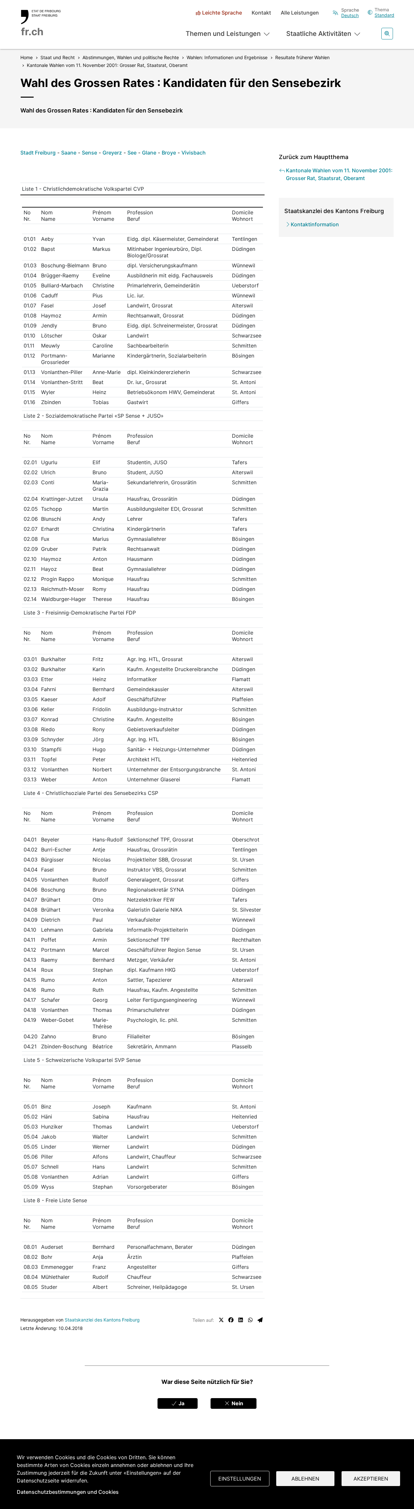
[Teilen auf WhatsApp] (250, 1319)
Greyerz (112, 152)
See (131, 152)
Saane (68, 152)
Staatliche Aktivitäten (318, 33)
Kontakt (261, 13)
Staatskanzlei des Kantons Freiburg (102, 1319)
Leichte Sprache (222, 13)
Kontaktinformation (315, 224)
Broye (169, 152)
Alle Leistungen (300, 13)
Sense (89, 152)
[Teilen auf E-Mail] (260, 1319)
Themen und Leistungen (223, 33)
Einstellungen (239, 1478)
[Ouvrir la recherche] (387, 33)
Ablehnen (305, 1478)
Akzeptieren (371, 1478)
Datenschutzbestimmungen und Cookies (68, 1492)
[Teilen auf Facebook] (231, 1319)
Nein (236, 1403)
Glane (149, 152)
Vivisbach (193, 152)
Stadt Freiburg (38, 152)
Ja (180, 1403)
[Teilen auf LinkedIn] (240, 1319)
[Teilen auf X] (221, 1319)
